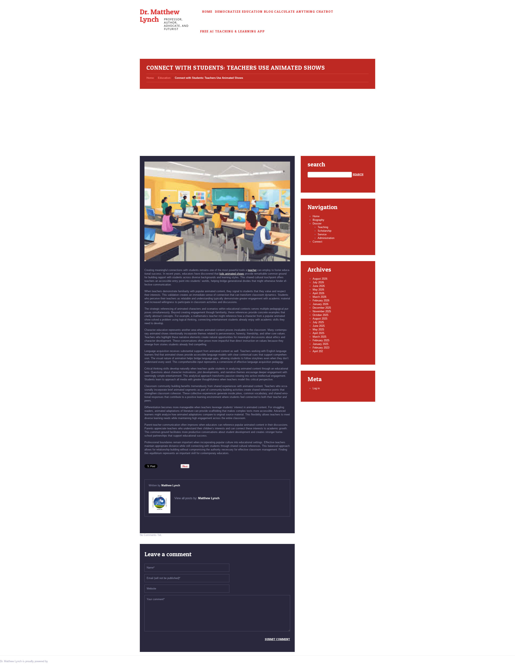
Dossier (317, 223)
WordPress (55, 661)
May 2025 (318, 329)
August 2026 (320, 278)
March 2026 (319, 296)
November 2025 (322, 311)
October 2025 (320, 314)
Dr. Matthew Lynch (159, 15)
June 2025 (319, 325)
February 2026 (321, 300)
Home (207, 11)
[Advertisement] (257, 117)
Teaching (323, 227)
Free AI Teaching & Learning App (232, 31)
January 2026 (320, 304)
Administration (326, 238)
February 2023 (321, 347)
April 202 (318, 351)
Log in (316, 388)
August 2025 (320, 318)
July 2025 (318, 322)
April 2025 (318, 333)
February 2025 (321, 340)
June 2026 (319, 285)
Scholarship (324, 230)
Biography (318, 219)
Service (322, 234)
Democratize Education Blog (244, 11)
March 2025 (319, 336)
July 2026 (318, 282)
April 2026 (318, 293)
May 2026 (318, 289)
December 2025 (322, 307)
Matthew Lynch (170, 485)
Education (164, 77)
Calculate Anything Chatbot (303, 11)
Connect (317, 241)
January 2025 (320, 343)
